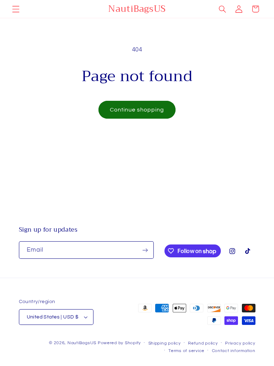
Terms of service (186, 351)
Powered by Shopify (119, 343)
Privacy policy (240, 343)
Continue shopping (137, 110)
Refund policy (203, 343)
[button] (15, 9)
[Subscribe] (145, 250)
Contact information (233, 351)
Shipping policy (164, 343)
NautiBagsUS (81, 343)
